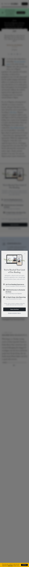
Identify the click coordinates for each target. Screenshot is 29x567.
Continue (24, 564)
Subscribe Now (14, 309)
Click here (10, 565)
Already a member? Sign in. (14, 313)
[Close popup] (24, 253)
